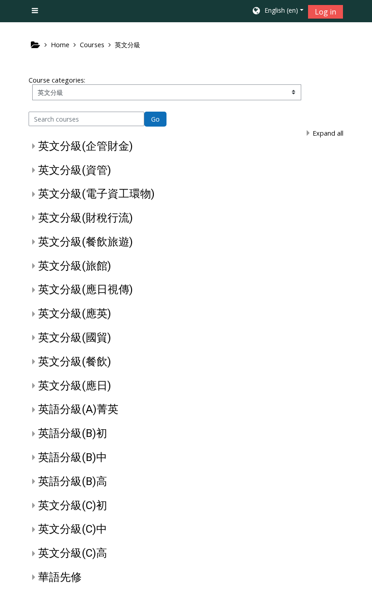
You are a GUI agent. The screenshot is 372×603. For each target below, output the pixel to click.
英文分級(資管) (74, 170)
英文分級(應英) (74, 313)
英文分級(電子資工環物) (96, 193)
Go (155, 119)
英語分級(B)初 (72, 433)
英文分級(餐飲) (74, 361)
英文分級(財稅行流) (85, 217)
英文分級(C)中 (72, 529)
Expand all (328, 133)
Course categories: (57, 80)
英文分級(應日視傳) (85, 289)
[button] (277, 11)
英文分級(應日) (74, 385)
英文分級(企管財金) (85, 146)
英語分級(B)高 (72, 481)
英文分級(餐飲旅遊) (85, 241)
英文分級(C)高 (72, 553)
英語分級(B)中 (72, 457)
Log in (325, 12)
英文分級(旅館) (74, 266)
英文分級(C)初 (72, 505)
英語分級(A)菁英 (78, 409)
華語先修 (60, 577)
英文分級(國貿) (74, 337)
